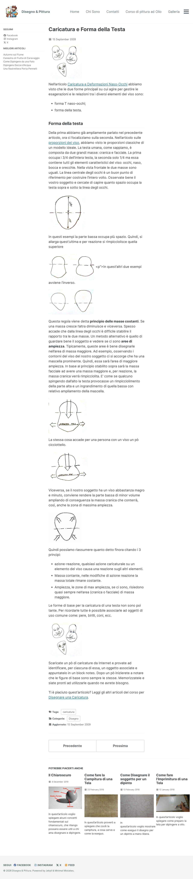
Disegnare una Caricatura (68, 697)
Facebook (12, 35)
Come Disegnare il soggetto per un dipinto (135, 779)
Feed (71, 865)
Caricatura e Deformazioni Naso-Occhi (97, 84)
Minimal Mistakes (64, 870)
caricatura (68, 711)
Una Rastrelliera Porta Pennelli (20, 68)
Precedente (72, 746)
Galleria (174, 12)
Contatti (112, 12)
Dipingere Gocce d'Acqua (17, 65)
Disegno (74, 718)
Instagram (12, 38)
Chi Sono (93, 12)
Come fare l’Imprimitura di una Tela (172, 779)
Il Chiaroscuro (60, 775)
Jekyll (49, 870)
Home (74, 12)
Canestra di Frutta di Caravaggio (21, 58)
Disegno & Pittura (36, 12)
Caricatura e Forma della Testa (87, 29)
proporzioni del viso (64, 143)
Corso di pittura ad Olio (143, 12)
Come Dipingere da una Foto (18, 61)
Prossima (120, 746)
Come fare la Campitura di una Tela (98, 779)
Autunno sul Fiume (13, 54)
